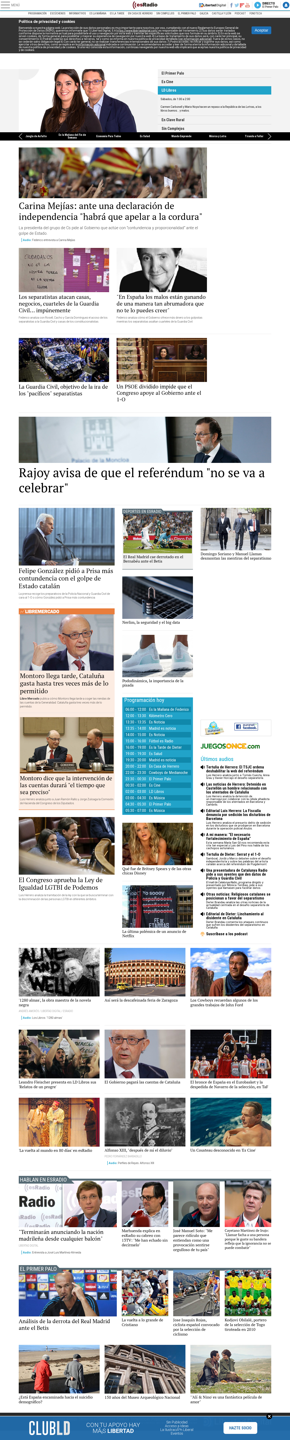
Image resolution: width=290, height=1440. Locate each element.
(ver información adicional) (195, 38)
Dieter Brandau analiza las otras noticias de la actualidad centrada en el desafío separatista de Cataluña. (238, 900)
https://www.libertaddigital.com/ (137, 30)
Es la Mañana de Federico (169, 709)
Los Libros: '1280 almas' (43, 1017)
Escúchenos (57, 13)
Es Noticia (157, 722)
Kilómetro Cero (160, 716)
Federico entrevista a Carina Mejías (49, 240)
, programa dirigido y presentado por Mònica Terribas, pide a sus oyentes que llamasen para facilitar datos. (236, 878)
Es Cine (167, 82)
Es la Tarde (117, 13)
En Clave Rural (88, 100)
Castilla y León (221, 13)
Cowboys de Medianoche (168, 773)
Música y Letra (217, 136)
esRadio (145, 5)
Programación (37, 13)
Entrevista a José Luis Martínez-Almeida (52, 1252)
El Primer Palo (187, 13)
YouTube (247, 5)
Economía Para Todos (108, 136)
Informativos (77, 13)
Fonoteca (256, 13)
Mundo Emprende (181, 136)
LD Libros (169, 90)
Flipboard (242, 5)
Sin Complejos (165, 13)
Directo (270, 5)
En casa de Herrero (140, 13)
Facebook (231, 5)
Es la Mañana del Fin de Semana (72, 136)
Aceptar (261, 30)
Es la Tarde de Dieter (165, 747)
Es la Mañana (98, 13)
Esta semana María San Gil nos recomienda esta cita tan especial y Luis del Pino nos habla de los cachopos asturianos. (237, 841)
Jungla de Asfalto (36, 136)
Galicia (204, 13)
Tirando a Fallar (254, 136)
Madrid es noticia (162, 728)
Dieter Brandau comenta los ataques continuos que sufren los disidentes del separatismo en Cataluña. (237, 920)
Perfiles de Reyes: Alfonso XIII (131, 1163)
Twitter (236, 5)
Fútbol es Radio (161, 741)
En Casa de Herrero (164, 766)
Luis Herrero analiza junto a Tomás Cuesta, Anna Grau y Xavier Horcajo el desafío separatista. (237, 772)
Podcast (240, 13)
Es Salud (145, 136)
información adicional (92, 44)
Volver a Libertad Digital (212, 5)
